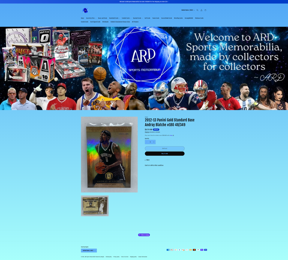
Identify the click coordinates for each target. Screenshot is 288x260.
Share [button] (148, 160)
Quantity (147, 138)
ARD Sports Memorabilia (90, 256)
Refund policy (109, 256)
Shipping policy (133, 256)
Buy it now (165, 153)
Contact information (142, 256)
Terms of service (124, 256)
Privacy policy (116, 256)
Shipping (147, 132)
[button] (91, 18)
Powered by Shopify (100, 256)
